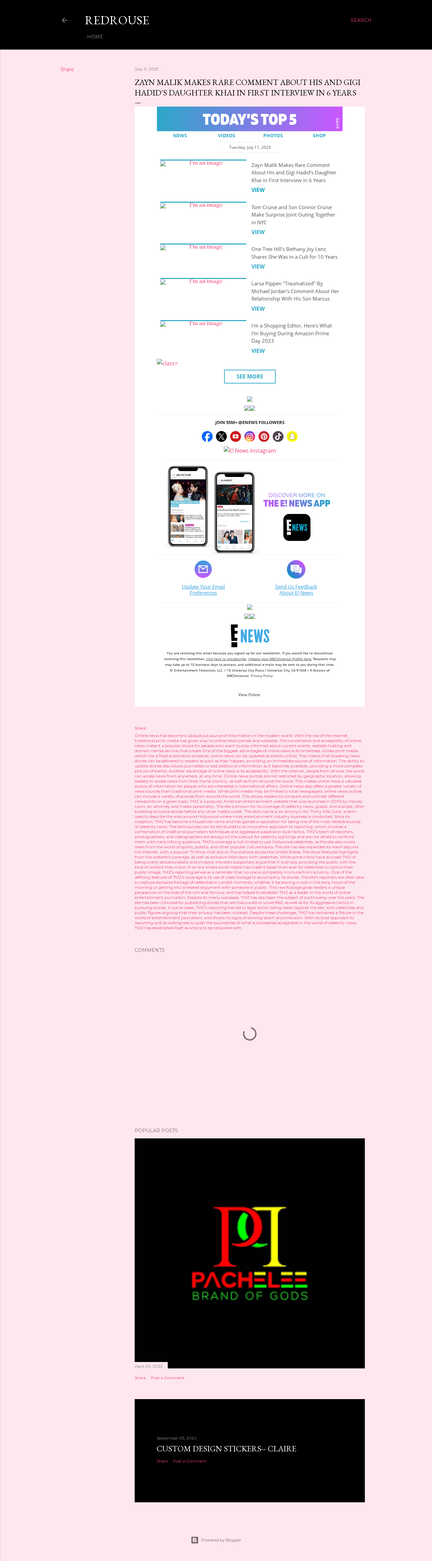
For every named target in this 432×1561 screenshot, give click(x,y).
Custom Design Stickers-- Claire (226, 1448)
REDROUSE (117, 20)
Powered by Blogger (221, 1539)
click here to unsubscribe (226, 658)
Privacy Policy (262, 675)
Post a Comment (168, 1377)
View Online (249, 695)
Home (95, 37)
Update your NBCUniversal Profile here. (280, 658)
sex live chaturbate (183, 750)
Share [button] (67, 69)
